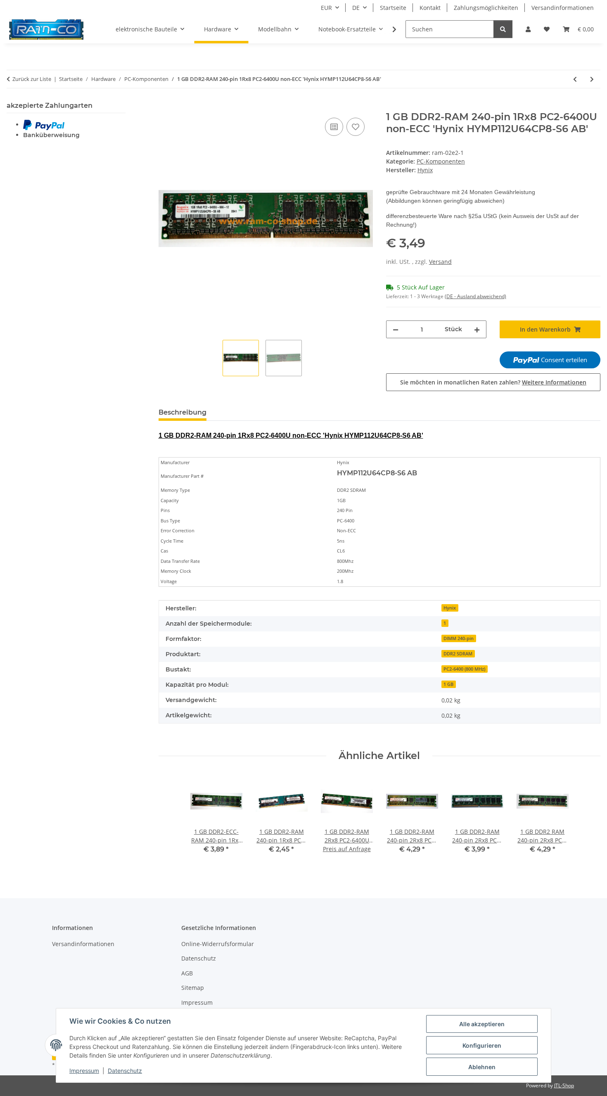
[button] (528, 29)
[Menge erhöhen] (477, 329)
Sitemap (192, 988)
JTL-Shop (564, 1085)
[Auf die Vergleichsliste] (334, 127)
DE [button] (356, 8)
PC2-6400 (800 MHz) (464, 669)
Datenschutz (125, 1070)
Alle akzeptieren (482, 1023)
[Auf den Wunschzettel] (355, 127)
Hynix (449, 608)
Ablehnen (482, 1066)
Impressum (84, 1070)
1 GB (448, 684)
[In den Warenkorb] (165, 106)
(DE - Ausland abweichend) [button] (475, 296)
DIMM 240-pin (458, 638)
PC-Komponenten (441, 161)
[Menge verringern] (395, 329)
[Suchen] (502, 29)
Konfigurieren (481, 1045)
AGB (187, 973)
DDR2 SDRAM (457, 654)
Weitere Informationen (554, 382)
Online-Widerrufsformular (217, 944)
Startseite (393, 8)
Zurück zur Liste (31, 79)
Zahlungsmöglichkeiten (486, 8)
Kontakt (430, 8)
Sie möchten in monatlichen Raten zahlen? (493, 382)
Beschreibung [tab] (182, 412)
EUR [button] (326, 8)
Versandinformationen (562, 8)
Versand (440, 262)
